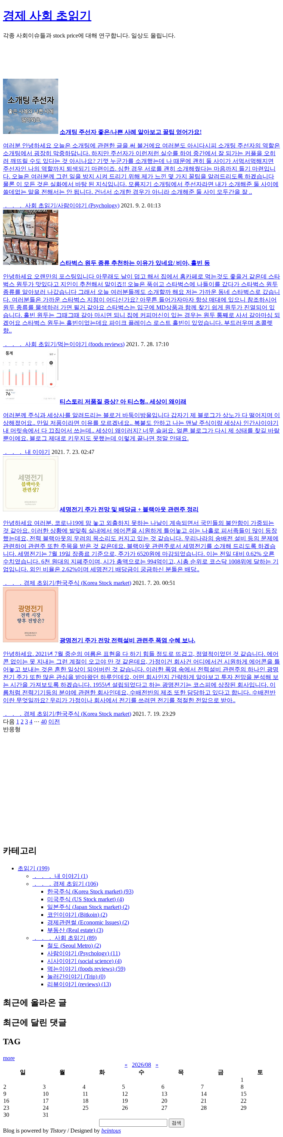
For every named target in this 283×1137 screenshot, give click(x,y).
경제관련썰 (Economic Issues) (88, 922)
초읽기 (33, 868)
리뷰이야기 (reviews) (79, 984)
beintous (111, 1130)
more (9, 1058)
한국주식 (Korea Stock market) (90, 891)
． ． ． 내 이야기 (26, 452)
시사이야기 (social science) (84, 961)
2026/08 (141, 1065)
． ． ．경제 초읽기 (65, 884)
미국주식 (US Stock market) (85, 899)
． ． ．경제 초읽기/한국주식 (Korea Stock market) (67, 583)
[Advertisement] (141, 62)
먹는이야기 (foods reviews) (86, 969)
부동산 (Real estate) (75, 930)
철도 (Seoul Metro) (74, 945)
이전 (54, 721)
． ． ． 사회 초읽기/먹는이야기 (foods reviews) (64, 344)
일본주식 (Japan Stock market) (88, 907)
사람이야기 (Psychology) (83, 953)
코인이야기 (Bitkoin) (77, 915)
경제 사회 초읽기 (47, 15)
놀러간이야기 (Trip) (76, 976)
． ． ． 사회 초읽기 (64, 938)
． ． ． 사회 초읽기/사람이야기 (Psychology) (61, 205)
